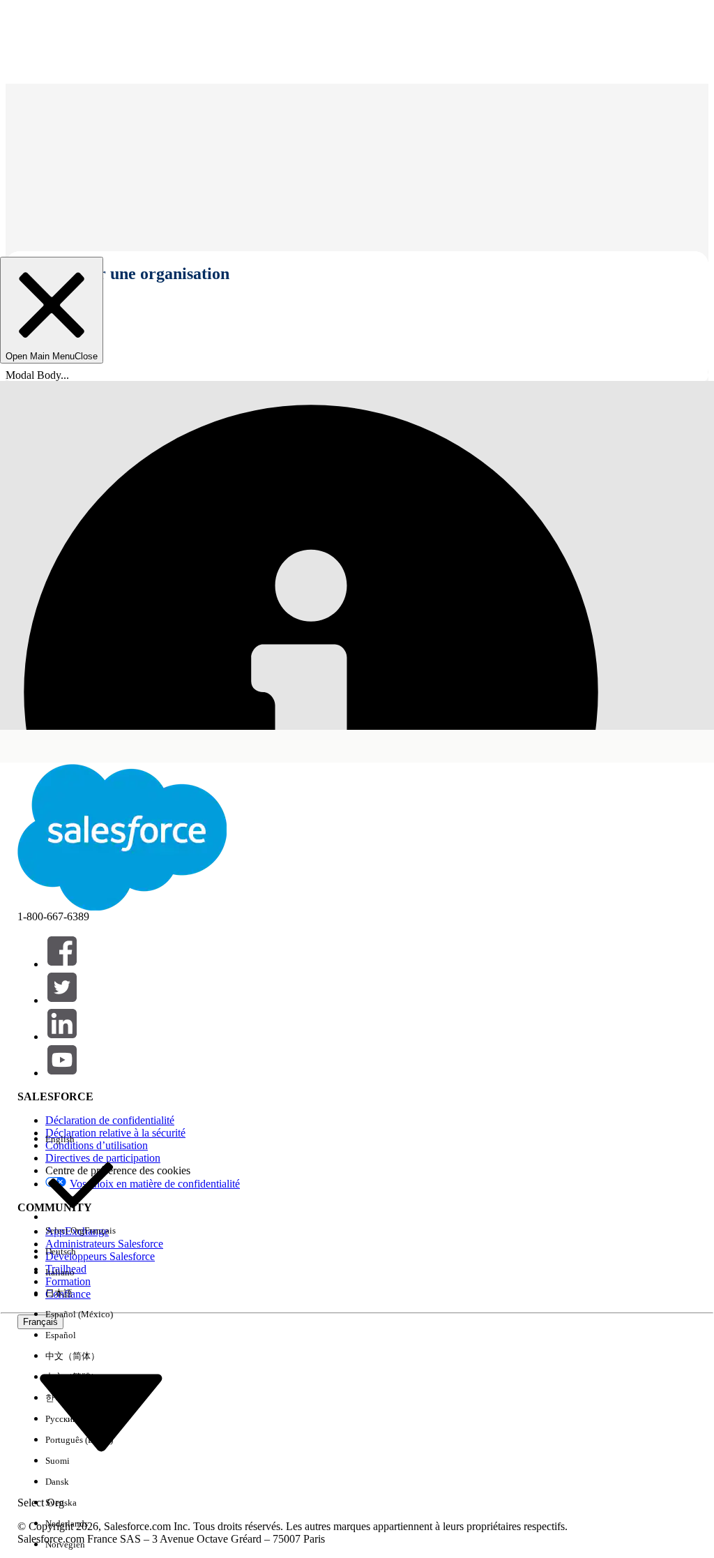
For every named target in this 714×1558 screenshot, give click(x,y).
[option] (80, 1139)
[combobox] (101, 1411)
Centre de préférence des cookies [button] (117, 1170)
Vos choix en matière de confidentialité (155, 1184)
